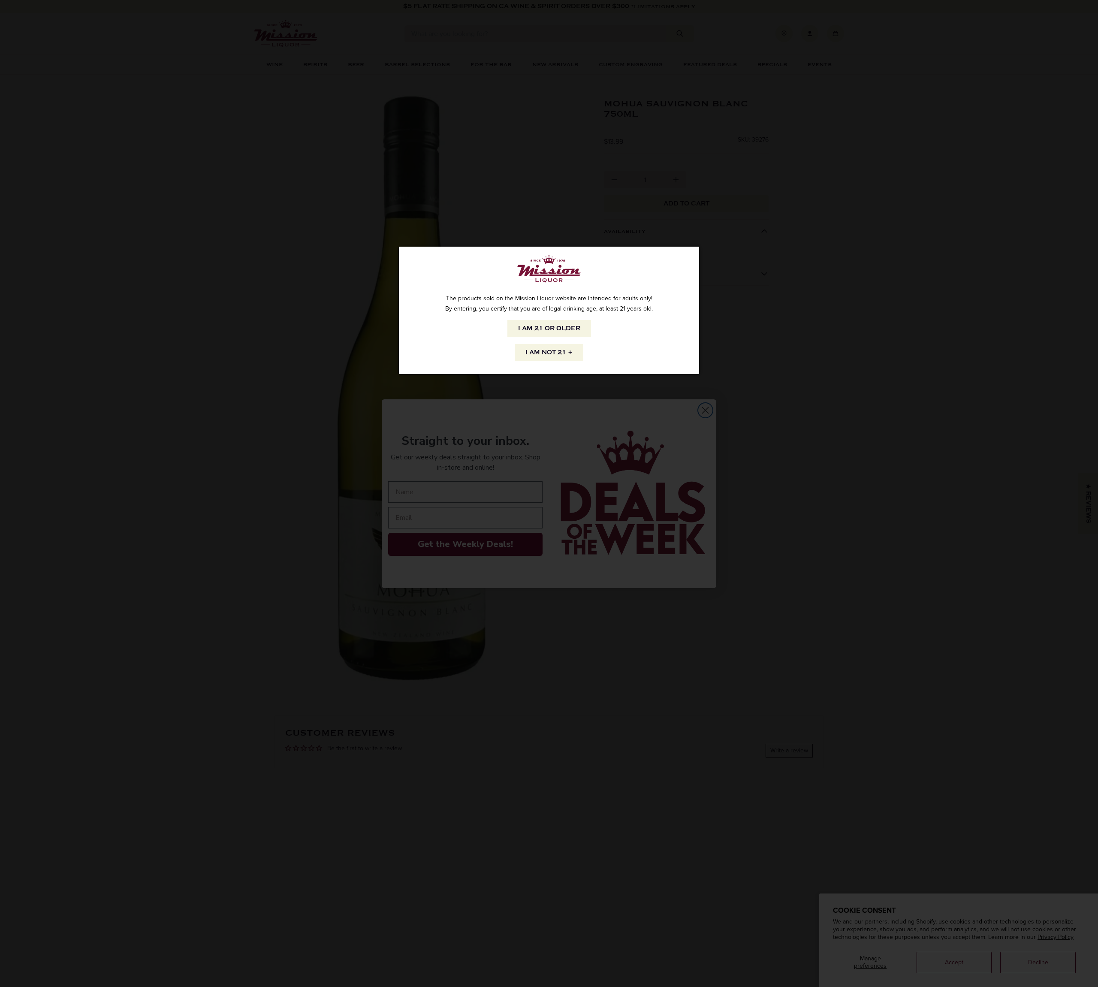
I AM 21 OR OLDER (549, 328)
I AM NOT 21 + (549, 352)
